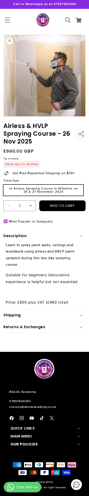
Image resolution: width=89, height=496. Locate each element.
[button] (68, 20)
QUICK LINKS (22, 428)
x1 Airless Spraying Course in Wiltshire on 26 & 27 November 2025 (43, 190)
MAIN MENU (21, 436)
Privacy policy (44, 482)
